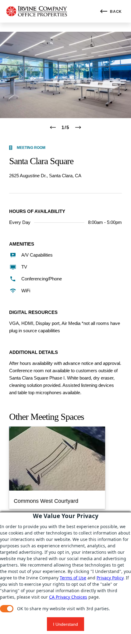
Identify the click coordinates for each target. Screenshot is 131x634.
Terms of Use (73, 578)
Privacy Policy (110, 578)
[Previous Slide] (53, 127)
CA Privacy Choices (68, 597)
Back (115, 11)
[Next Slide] (78, 127)
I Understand (65, 624)
